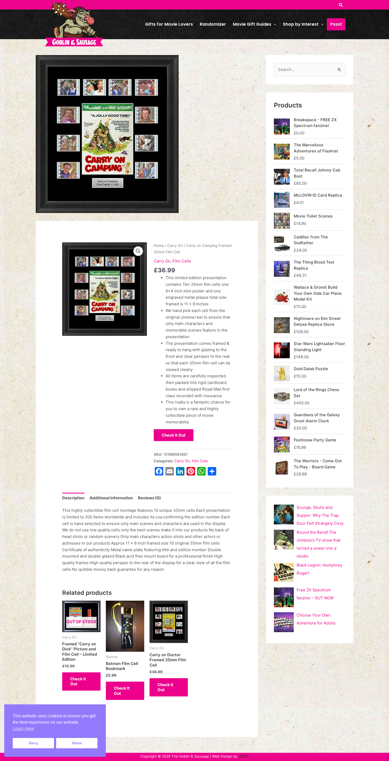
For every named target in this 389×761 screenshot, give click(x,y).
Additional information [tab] (111, 497)
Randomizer (213, 24)
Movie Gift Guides (252, 24)
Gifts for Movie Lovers (169, 24)
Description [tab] (73, 497)
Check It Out (174, 435)
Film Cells (182, 261)
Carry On (175, 245)
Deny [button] (33, 743)
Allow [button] (77, 743)
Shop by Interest (301, 24)
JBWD (243, 756)
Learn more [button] (23, 728)
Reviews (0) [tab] (149, 497)
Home (159, 245)
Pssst (336, 24)
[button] (254, 24)
